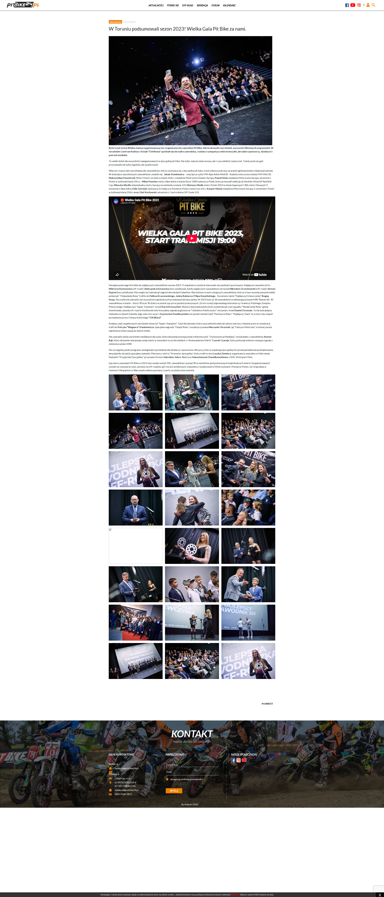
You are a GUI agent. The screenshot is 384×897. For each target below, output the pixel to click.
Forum (215, 5)
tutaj (271, 895)
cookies (171, 895)
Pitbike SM (172, 5)
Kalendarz (229, 5)
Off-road (187, 5)
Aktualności (156, 5)
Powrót (267, 703)
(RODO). (235, 894)
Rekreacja (202, 5)
